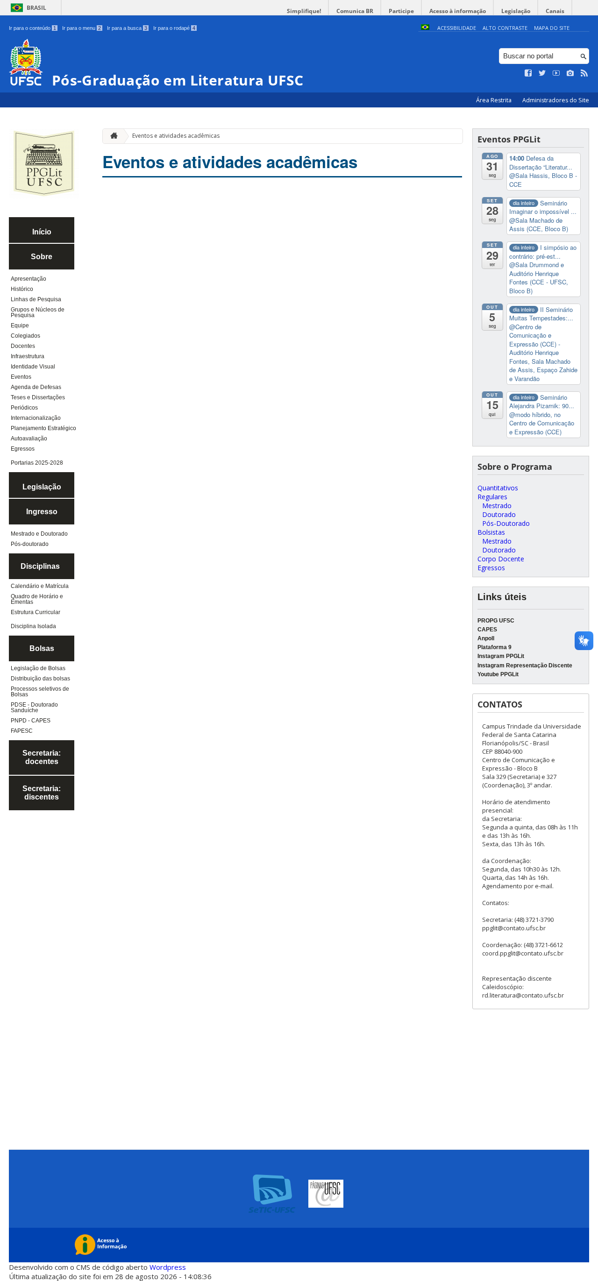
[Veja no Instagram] (570, 73)
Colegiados (25, 336)
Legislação (515, 11)
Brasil (36, 8)
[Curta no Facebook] (528, 73)
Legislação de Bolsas (38, 668)
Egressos (23, 449)
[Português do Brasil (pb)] (425, 27)
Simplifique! (304, 11)
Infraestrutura (27, 356)
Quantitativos (497, 487)
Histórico (22, 289)
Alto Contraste (505, 27)
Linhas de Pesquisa (36, 299)
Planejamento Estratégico (43, 428)
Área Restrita (494, 100)
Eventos (21, 377)
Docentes (23, 346)
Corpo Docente (500, 558)
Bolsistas (491, 532)
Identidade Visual (33, 366)
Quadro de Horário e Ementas (37, 599)
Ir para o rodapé (174, 28)
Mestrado (497, 505)
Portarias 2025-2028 (37, 463)
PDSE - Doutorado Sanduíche (34, 707)
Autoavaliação (29, 438)
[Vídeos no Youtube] (556, 73)
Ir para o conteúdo (32, 28)
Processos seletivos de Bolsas (40, 692)
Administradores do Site (555, 100)
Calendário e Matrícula (40, 586)
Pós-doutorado (30, 544)
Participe (401, 11)
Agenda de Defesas (36, 387)
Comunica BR (354, 11)
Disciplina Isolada (33, 626)
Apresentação (28, 279)
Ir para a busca (127, 28)
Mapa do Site (552, 27)
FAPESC (22, 731)
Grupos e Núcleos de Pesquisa (37, 312)
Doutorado (499, 514)
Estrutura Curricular (35, 612)
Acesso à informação (457, 11)
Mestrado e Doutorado (39, 534)
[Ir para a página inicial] (112, 136)
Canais (555, 11)
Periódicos (24, 407)
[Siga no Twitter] (542, 73)
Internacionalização (36, 418)
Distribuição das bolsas (40, 678)
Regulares (492, 496)
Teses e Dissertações (38, 397)
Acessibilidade (456, 27)
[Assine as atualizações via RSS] (584, 73)
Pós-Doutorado (506, 523)
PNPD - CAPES (30, 720)
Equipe (20, 325)
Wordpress (168, 1267)
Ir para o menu (81, 28)
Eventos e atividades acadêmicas (176, 136)
